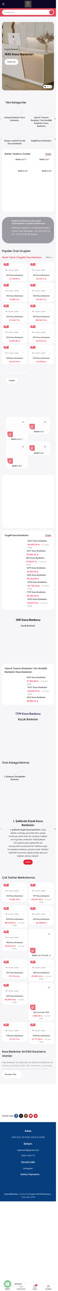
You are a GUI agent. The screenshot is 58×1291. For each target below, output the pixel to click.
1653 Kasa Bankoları (41, 919)
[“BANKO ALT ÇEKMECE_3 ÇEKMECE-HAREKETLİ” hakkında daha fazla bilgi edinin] (32, 448)
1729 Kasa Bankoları (36, 592)
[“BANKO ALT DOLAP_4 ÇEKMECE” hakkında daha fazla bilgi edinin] (32, 950)
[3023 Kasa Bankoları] (15, 599)
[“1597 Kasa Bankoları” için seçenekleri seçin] (6, 960)
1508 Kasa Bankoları (14, 358)
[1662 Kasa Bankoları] (15, 697)
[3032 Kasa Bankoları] (15, 582)
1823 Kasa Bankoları (14, 942)
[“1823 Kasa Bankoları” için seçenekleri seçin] (6, 930)
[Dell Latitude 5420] (41, 997)
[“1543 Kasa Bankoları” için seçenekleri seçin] (6, 883)
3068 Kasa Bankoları (41, 1036)
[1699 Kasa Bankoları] (15, 568)
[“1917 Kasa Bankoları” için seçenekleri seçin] (32, 883)
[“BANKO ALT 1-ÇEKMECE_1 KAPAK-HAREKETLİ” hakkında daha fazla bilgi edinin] (10, 434)
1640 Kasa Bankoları (36, 575)
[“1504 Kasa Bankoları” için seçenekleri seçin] (6, 304)
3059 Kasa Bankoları (14, 996)
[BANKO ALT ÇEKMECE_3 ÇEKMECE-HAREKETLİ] (34, 178)
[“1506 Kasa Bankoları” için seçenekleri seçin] (6, 325)
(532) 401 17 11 (28, 1155)
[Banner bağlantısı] (28, 94)
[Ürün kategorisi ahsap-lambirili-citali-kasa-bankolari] (14, 139)
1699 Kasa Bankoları (36, 568)
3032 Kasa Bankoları (37, 582)
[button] (3, 56)
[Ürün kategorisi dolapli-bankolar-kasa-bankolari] (14, 115)
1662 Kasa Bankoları (36, 697)
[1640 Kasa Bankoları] (15, 575)
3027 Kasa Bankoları (37, 687)
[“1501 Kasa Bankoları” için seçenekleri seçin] (32, 263)
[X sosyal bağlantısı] (21, 1116)
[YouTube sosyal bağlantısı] (31, 1116)
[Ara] (51, 12)
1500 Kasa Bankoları (14, 275)
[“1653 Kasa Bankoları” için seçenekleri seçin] (32, 907)
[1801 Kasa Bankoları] (14, 558)
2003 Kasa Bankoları (14, 919)
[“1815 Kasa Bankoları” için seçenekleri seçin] (32, 960)
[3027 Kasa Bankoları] (15, 687)
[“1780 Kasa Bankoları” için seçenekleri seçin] (6, 1023)
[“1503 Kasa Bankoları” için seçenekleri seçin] (32, 284)
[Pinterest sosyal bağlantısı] (36, 1116)
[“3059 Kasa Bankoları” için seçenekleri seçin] (6, 984)
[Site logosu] (28, 4)
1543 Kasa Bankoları (14, 896)
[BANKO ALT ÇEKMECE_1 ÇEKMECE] (33, 164)
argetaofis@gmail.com (28, 1150)
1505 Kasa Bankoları (41, 316)
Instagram (28, 1168)
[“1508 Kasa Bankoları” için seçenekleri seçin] (6, 346)
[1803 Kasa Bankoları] (15, 677)
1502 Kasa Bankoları (14, 296)
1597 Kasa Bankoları (14, 973)
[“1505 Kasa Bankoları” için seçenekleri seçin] (32, 304)
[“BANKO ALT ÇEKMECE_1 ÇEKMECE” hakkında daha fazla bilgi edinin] (32, 426)
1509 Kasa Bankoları (41, 358)
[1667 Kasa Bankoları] (15, 551)
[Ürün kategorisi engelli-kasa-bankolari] (41, 138)
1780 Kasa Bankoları (14, 1036)
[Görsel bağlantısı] (12, 1100)
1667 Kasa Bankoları (36, 551)
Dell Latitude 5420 (41, 1012)
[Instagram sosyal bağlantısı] (26, 1116)
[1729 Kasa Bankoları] (15, 592)
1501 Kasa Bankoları (41, 275)
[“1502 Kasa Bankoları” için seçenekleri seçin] (6, 284)
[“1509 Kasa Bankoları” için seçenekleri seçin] (32, 346)
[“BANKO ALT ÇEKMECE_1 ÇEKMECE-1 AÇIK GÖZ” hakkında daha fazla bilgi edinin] (10, 461)
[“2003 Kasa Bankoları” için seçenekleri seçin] (6, 907)
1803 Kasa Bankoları (36, 677)
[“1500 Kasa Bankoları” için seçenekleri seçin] (6, 263)
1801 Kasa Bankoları (35, 558)
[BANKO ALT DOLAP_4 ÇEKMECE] (41, 941)
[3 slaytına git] (50, 86)
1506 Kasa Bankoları (14, 337)
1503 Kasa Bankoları (41, 296)
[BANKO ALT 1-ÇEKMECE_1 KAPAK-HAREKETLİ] (9, 164)
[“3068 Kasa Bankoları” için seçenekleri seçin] (32, 1023)
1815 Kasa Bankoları (41, 973)
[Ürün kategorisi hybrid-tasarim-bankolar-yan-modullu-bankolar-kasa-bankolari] (41, 118)
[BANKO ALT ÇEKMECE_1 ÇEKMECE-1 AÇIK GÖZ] (10, 189)
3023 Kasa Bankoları (37, 599)
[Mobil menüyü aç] (3, 4)
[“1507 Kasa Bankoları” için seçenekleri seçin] (32, 325)
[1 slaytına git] (45, 86)
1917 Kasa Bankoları (41, 896)
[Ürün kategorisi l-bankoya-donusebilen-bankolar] (14, 775)
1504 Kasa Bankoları (14, 316)
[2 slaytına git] (47, 86)
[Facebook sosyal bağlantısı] (16, 1116)
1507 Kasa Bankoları (41, 337)
